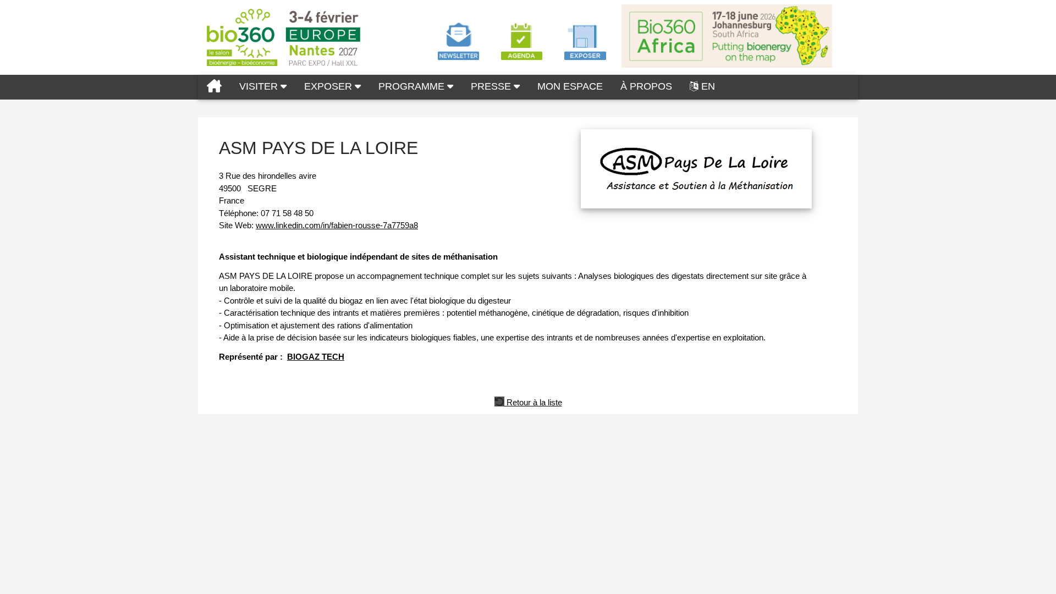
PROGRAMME (412, 86)
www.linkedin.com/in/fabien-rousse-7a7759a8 (337, 225)
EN (708, 86)
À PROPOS (646, 86)
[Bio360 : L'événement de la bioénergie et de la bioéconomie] (214, 87)
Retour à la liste (533, 401)
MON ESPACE (570, 86)
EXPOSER (329, 86)
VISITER (259, 86)
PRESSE (492, 86)
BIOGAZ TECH (315, 356)
